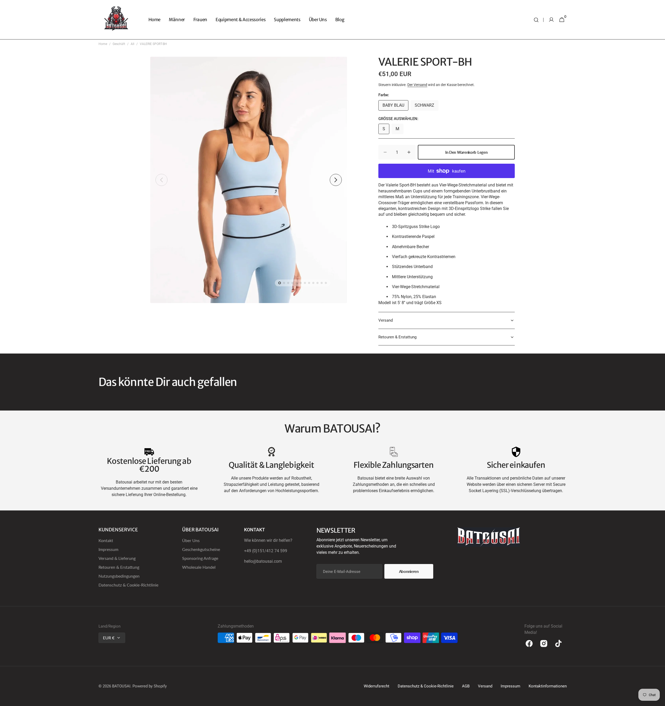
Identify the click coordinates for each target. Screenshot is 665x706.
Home (103, 44)
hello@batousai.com (263, 561)
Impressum (108, 549)
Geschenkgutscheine (201, 549)
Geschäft (119, 44)
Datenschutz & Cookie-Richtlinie (128, 584)
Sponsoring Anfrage (200, 558)
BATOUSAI (121, 686)
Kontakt (106, 540)
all (132, 44)
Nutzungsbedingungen (119, 575)
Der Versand (417, 85)
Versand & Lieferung (117, 558)
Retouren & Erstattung (119, 567)
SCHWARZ (426, 107)
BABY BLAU (395, 107)
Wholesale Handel (199, 567)
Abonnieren (409, 571)
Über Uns (191, 540)
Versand (485, 686)
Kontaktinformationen (548, 686)
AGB (466, 686)
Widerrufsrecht (376, 686)
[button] (536, 19)
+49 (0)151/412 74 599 (265, 550)
